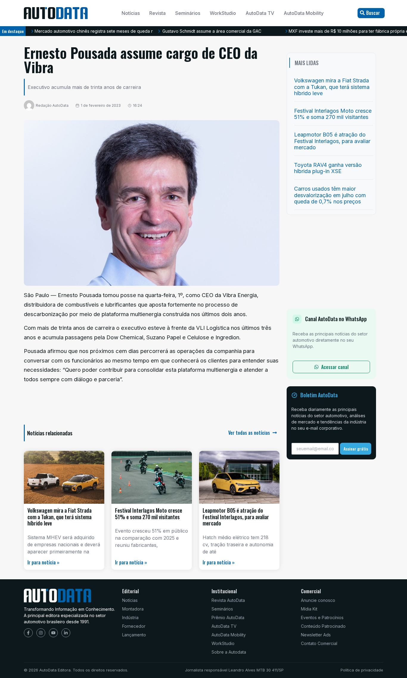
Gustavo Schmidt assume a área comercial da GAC (211, 31)
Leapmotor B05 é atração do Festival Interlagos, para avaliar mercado (236, 516)
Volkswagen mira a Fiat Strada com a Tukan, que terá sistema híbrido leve (59, 516)
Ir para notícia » (43, 562)
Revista (157, 13)
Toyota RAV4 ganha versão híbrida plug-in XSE (328, 168)
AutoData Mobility (304, 13)
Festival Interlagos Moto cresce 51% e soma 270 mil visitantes (148, 513)
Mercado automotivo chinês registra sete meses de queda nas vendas (104, 31)
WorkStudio (223, 13)
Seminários (187, 13)
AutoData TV (260, 13)
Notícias (131, 13)
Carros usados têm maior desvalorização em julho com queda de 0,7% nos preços (330, 195)
